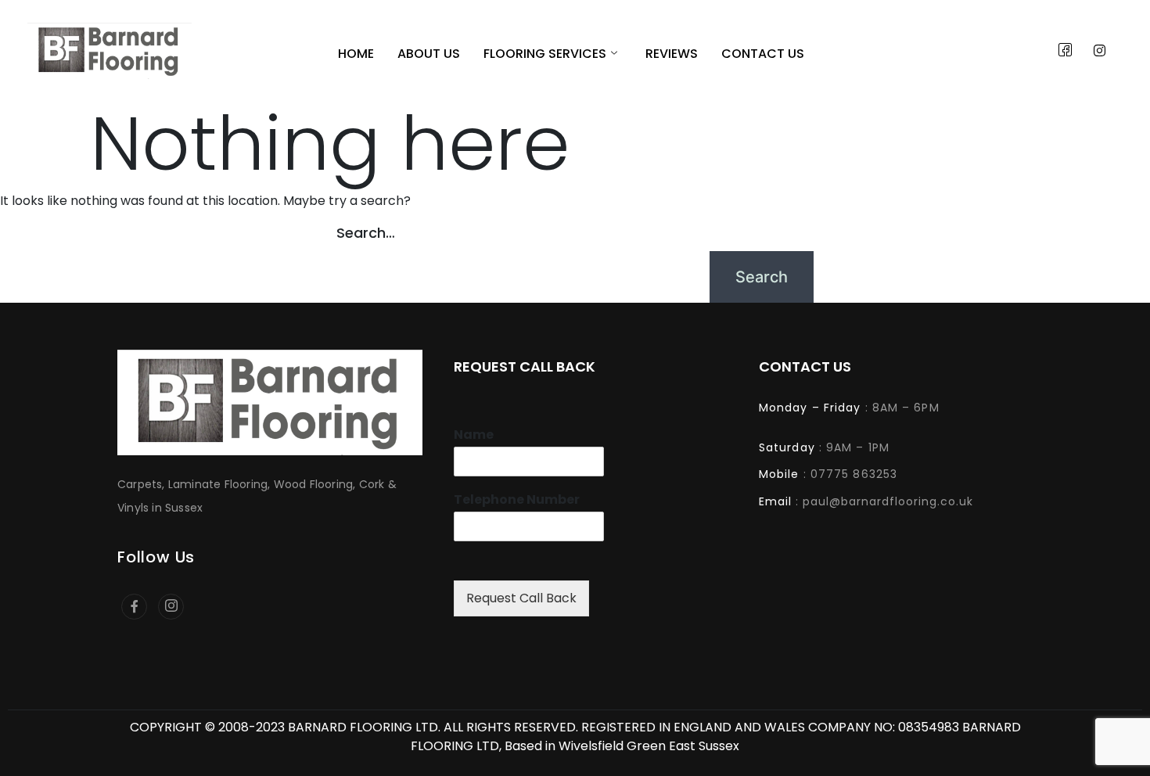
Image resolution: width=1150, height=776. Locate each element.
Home (356, 54)
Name (474, 435)
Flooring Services (544, 54)
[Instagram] (1100, 51)
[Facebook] (1065, 51)
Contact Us (762, 54)
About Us (428, 54)
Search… (365, 232)
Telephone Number (517, 500)
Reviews (671, 54)
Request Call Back (521, 598)
